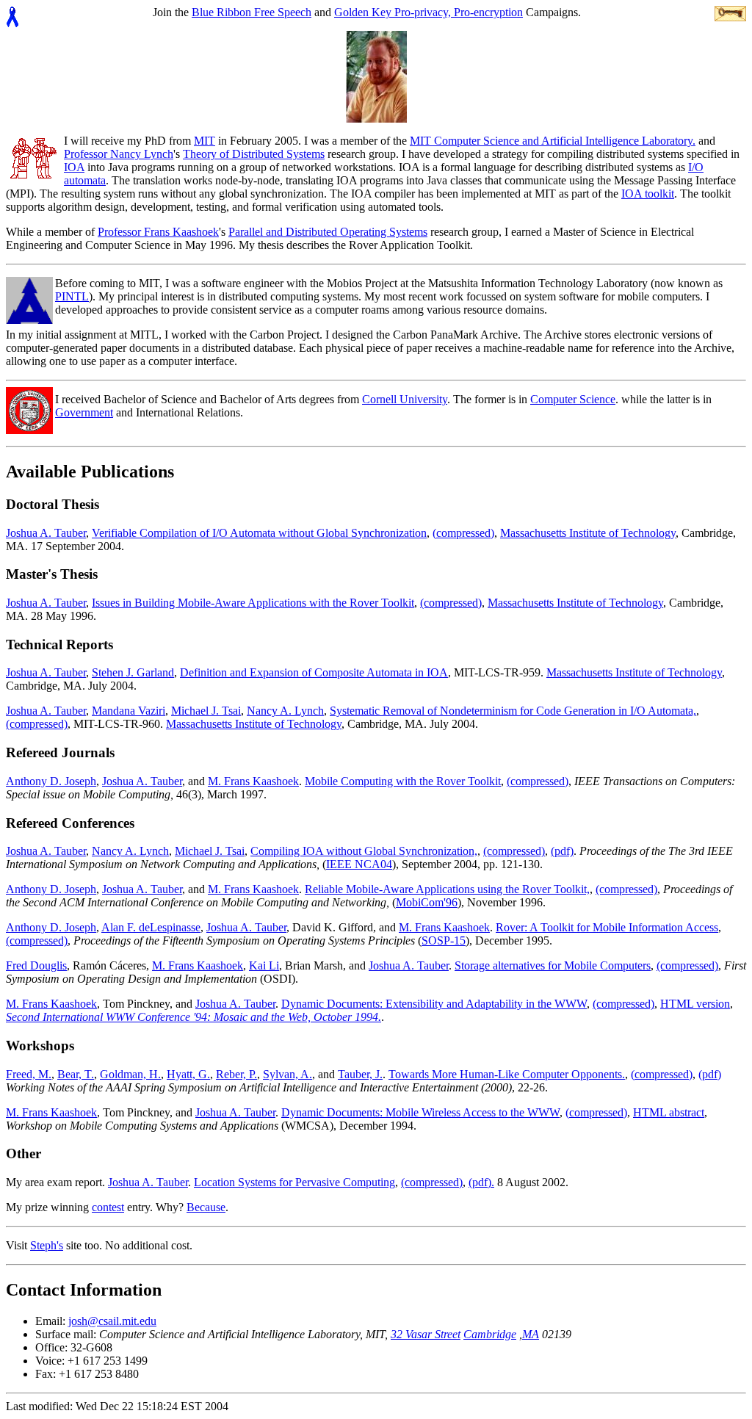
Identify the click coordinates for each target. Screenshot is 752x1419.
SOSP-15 (444, 940)
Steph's (46, 1245)
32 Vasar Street (425, 1334)
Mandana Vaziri (128, 710)
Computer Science (572, 399)
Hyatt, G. (188, 1074)
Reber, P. (236, 1074)
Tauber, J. (360, 1074)
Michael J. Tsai (206, 710)
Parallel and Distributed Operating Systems (327, 231)
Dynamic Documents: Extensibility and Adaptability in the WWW (434, 1003)
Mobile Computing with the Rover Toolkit (403, 781)
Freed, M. (28, 1074)
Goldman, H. (130, 1074)
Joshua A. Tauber (46, 533)
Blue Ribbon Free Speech (251, 12)
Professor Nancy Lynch (118, 154)
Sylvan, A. (287, 1074)
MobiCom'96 (427, 902)
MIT (204, 140)
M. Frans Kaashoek (253, 781)
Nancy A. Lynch (285, 710)
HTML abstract (668, 1112)
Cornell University (404, 399)
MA (530, 1334)
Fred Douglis (36, 965)
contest (108, 1207)
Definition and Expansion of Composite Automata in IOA (314, 672)
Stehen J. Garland (133, 672)
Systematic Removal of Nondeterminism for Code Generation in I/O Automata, (513, 710)
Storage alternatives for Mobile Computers (553, 965)
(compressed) (463, 533)
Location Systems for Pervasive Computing (294, 1182)
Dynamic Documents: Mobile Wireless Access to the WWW (420, 1112)
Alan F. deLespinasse (150, 927)
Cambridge (489, 1334)
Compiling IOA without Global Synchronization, (363, 851)
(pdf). (481, 1182)
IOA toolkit (647, 193)
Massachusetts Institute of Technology (588, 533)
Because (206, 1207)
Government (84, 412)
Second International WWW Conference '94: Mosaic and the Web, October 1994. (193, 1017)
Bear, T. (75, 1074)
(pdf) (562, 851)
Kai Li (264, 965)
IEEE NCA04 (359, 864)
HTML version (695, 1003)
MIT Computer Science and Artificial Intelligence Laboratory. (552, 140)
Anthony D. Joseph (51, 781)
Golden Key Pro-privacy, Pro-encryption (428, 12)
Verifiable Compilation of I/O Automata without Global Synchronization (259, 533)
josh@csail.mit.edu (112, 1321)
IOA (74, 167)
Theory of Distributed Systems (254, 154)
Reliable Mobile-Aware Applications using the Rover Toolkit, (447, 889)
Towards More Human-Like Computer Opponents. (506, 1074)
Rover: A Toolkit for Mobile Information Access (607, 927)
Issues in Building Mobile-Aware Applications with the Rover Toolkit (253, 602)
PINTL (72, 296)
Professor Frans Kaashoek (158, 231)
